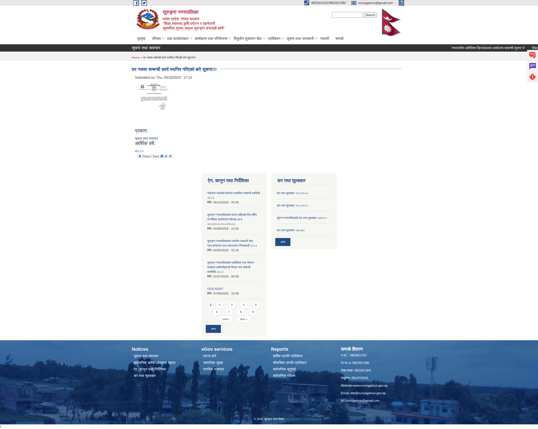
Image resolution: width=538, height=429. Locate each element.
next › (226, 319)
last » (243, 319)
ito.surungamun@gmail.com (360, 400)
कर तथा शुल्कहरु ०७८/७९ (291, 230)
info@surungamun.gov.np (367, 393)
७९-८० (139, 151)
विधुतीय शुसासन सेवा (248, 39)
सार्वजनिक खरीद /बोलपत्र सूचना (154, 363)
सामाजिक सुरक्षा (213, 363)
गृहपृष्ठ (141, 39)
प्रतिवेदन (274, 39)
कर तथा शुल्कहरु (145, 376)
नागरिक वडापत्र (213, 369)
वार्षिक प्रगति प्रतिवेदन (288, 356)
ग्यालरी (324, 39)
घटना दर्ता (209, 356)
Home (136, 57)
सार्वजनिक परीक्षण (284, 376)
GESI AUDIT (215, 288)
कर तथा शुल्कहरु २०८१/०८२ (292, 193)
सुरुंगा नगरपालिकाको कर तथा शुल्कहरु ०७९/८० (302, 218)
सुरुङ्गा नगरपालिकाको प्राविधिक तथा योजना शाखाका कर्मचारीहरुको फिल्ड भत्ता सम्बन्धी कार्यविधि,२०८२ (230, 267)
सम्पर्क (339, 39)
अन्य (213, 329)
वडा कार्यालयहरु (178, 39)
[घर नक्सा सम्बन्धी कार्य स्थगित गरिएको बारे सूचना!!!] (153, 104)
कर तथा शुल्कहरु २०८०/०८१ (292, 205)
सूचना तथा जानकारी (300, 39)
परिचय (156, 39)
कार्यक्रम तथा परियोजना (211, 39)
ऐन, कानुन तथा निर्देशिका (150, 369)
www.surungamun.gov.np (370, 385)
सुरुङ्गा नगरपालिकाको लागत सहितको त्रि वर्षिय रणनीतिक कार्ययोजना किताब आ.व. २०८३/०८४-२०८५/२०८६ (232, 219)
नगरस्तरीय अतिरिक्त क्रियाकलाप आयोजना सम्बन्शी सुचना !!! (476, 48)
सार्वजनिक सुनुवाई (284, 369)
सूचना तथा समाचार (146, 138)
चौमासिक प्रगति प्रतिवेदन (290, 363)
